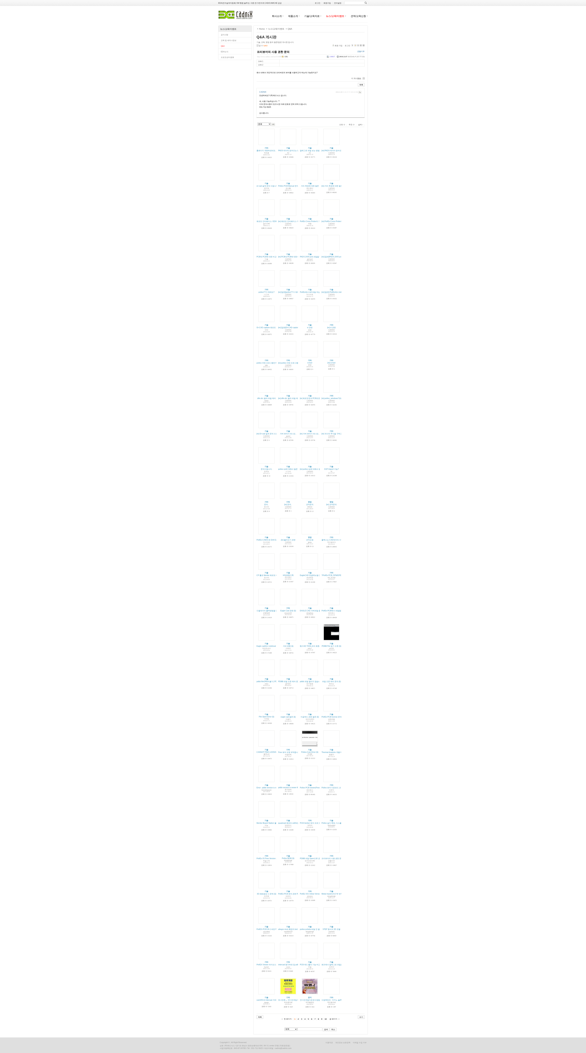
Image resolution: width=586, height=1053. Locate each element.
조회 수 (342, 125)
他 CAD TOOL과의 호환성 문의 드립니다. (316, 646)
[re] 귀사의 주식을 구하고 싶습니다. (336, 434)
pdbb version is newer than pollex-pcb (294, 787)
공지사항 (224, 35)
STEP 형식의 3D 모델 (331, 929)
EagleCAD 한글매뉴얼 (309, 575)
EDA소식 (224, 52)
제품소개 (293, 16)
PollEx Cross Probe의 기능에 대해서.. (315, 221)
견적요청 (309, 540)
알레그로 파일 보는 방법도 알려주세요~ (316, 151)
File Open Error (265, 717)
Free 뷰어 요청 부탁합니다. (289, 752)
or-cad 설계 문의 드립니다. (267, 186)
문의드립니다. (266, 469)
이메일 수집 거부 (360, 1043)
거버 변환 (287, 646)
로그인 (347, 46)
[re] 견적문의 (331, 504)
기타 (286, 57)
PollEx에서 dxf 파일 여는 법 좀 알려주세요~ (317, 292)
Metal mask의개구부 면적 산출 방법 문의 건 (339, 894)
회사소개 (277, 16)
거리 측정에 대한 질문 (310, 186)
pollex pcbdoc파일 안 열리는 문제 (313, 929)
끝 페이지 (333, 1019)
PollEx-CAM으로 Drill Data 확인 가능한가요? (275, 540)
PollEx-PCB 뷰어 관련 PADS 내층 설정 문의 (296, 894)
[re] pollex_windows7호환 (332, 398)
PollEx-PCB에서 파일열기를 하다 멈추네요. (339, 611)
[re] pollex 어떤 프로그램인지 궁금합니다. (295, 363)
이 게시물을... (356, 78)
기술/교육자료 (312, 16)
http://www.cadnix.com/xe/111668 (269, 57)
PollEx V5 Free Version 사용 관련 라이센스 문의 (276, 858)
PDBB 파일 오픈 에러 (287, 681)
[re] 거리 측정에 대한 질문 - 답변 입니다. (338, 186)
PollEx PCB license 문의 (332, 717)
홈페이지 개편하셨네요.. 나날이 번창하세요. (274, 151)
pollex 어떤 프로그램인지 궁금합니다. (272, 363)
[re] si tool (331, 363)
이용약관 (329, 1043)
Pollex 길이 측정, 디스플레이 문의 (335, 823)
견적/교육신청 (358, 16)
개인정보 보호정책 (342, 1043)
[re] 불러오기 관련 (288, 540)
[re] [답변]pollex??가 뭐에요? (290, 292)
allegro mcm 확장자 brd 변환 (290, 929)
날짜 (360, 125)
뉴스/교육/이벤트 (335, 16)
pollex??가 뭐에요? (267, 292)
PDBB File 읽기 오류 (330, 646)
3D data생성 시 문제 (265, 894)
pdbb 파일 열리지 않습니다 (311, 681)
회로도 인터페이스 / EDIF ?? (268, 221)
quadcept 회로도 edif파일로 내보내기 (293, 823)
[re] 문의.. (288, 504)
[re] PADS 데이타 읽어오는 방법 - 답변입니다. (340, 151)
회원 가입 (338, 46)
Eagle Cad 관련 (286, 611)
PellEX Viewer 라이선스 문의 (268, 965)
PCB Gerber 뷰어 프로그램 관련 (313, 823)
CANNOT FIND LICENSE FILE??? (271, 752)
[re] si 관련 (331, 327)
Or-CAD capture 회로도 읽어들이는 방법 (273, 327)
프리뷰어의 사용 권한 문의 (273, 51)
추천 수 (352, 125)
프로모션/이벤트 (227, 57)
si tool (309, 363)
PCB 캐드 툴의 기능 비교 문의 (312, 965)
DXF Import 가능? (331, 469)
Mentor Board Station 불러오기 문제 (271, 823)
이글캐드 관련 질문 (308, 717)
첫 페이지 (288, 1019)
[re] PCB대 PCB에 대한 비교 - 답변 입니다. (295, 257)
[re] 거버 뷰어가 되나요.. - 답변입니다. (315, 434)
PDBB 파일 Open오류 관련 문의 (313, 858)
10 (326, 1019)
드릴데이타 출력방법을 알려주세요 (271, 611)
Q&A (223, 46)
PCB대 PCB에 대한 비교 (267, 257)
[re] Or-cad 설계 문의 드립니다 (269, 434)
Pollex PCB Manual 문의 (288, 186)
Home (262, 29)
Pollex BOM (287, 858)
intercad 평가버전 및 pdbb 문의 (291, 965)
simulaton (287, 575)
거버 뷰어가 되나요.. (288, 434)
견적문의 (309, 504)
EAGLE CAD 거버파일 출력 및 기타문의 (316, 611)
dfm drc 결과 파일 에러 (266, 398)
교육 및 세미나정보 (228, 40)
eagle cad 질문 (287, 717)
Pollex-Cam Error (308, 752)
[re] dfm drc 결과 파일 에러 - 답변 (291, 398)
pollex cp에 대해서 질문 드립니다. (292, 469)
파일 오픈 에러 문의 (330, 681)
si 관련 (310, 327)
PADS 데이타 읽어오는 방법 (289, 151)
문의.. (266, 504)
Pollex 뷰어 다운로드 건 (331, 788)
